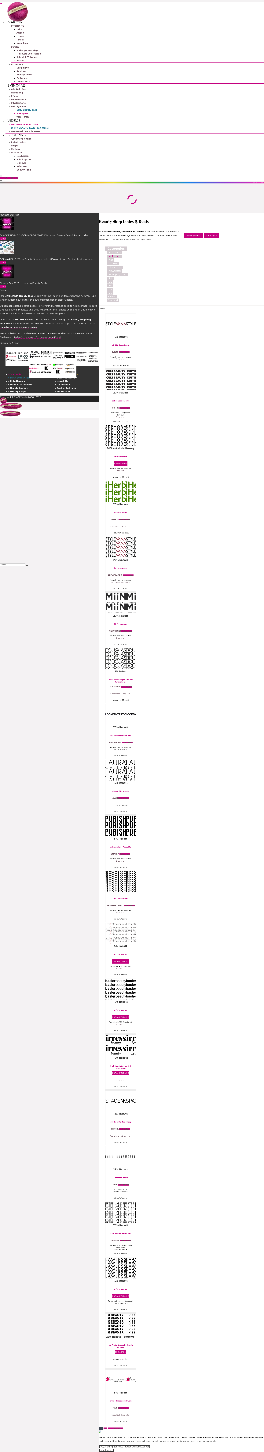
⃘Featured (113, 300)
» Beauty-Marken (18, 388)
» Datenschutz (63, 385)
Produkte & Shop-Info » (120, 582)
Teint (19, 29)
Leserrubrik (23, 82)
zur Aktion (120, 1352)
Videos (14, 120)
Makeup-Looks (28, 306)
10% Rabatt (121, 1002)
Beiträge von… (19, 106)
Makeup (15, 22)
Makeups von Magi (27, 50)
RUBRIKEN (17, 64)
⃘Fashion (112, 296)
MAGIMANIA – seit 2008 (24, 124)
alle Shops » (211, 235)
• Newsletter (114, 271)
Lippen (20, 36)
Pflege (14, 96)
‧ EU (110, 285)
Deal (3, 239)
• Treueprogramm (117, 274)
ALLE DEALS (114, 253)
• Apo (110, 260)
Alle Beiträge (18, 89)
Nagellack (22, 43)
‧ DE (110, 282)
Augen (20, 33)
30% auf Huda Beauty (120, 448)
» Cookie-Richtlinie (65, 388)
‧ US (110, 293)
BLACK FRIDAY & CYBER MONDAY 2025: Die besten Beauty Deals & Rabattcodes (44, 235)
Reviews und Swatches (50, 306)
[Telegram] (1, 4)
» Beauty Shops (17, 391)
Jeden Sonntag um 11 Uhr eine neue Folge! (37, 337)
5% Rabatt (120, 839)
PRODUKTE (17, 26)
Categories (116, 248)
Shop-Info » (120, 359)
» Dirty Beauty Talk (19, 378)
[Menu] (1, 176)
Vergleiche (22, 68)
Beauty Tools (23, 170)
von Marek (22, 117)
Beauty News (24, 75)
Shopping (17, 135)
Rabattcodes (18, 142)
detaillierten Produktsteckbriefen (18, 327)
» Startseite (14, 374)
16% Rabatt (121, 337)
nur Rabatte (114, 256)
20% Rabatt (120, 393)
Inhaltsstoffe (18, 103)
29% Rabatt (120, 1169)
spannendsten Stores (54, 323)
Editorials (22, 78)
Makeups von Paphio (28, 54)
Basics (20, 61)
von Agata (22, 113)
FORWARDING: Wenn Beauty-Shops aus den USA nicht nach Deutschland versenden (47, 259)
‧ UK (110, 289)
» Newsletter (62, 381)
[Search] (1, 180)
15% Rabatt (121, 671)
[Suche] (27, 565)
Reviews (21, 71)
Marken (15, 149)
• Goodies (113, 263)
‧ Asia (110, 278)
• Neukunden (115, 267)
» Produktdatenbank (20, 385)
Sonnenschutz (19, 100)
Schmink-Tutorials (27, 57)
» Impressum (62, 391)
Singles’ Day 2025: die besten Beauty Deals (23, 283)
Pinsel (20, 40)
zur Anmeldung (120, 961)
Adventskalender (21, 139)
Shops (14, 146)
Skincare (16, 85)
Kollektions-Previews (16, 310)
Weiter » (118, 1428)
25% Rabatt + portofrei (120, 1337)
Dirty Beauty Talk (26, 110)
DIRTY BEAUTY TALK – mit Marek (30, 128)
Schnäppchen (24, 159)
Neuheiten (22, 156)
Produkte (16, 153)
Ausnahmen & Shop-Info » (120, 526)
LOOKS (15, 47)
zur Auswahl (120, 464)
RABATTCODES (9, 178)
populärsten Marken (78, 323)
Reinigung (17, 93)
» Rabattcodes (16, 381)
